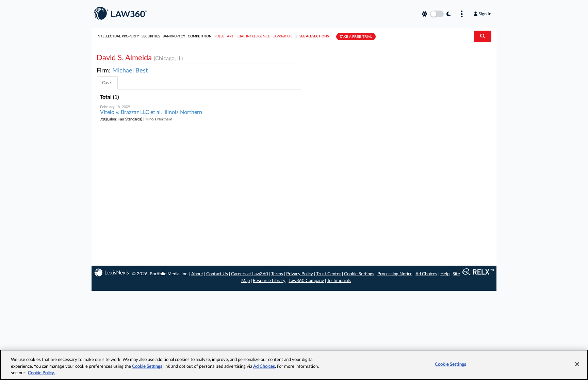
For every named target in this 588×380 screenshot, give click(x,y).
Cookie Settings (359, 274)
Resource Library (269, 281)
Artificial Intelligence (248, 36)
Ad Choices (426, 274)
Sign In (484, 14)
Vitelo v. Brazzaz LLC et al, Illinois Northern (151, 112)
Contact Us (217, 274)
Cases (107, 83)
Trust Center (328, 274)
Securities (151, 36)
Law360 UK (282, 36)
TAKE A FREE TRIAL (356, 36)
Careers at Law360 (249, 274)
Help (445, 274)
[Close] (577, 364)
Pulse (219, 36)
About (197, 274)
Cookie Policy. (41, 373)
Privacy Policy (299, 274)
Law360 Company (306, 281)
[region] (294, 365)
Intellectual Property (118, 36)
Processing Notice (394, 274)
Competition (200, 36)
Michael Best (130, 71)
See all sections (314, 36)
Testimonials (339, 281)
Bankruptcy (174, 36)
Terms (277, 274)
